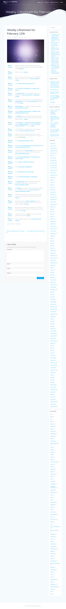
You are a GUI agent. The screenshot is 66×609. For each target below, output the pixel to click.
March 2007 (52, 355)
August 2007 (52, 343)
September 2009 (53, 289)
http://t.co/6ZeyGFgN (33, 101)
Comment (9, 249)
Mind (51, 509)
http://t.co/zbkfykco (19, 107)
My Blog (46, 2)
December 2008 (53, 306)
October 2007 (53, 338)
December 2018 (53, 162)
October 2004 (53, 404)
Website (9, 273)
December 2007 (53, 333)
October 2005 (53, 387)
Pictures (52, 539)
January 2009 (53, 304)
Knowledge (52, 483)
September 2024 (53, 150)
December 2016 (53, 165)
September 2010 (53, 262)
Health (51, 454)
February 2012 (53, 221)
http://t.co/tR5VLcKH (34, 189)
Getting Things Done (54, 443)
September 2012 (53, 204)
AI (50, 414)
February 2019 (53, 160)
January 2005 (53, 399)
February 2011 (53, 250)
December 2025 (53, 148)
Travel (51, 577)
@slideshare (37, 95)
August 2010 (52, 265)
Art (50, 419)
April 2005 (52, 394)
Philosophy (52, 534)
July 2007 (52, 345)
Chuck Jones (52, 134)
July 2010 (52, 267)
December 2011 (53, 226)
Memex (51, 507)
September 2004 (53, 406)
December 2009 (53, 284)
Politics (51, 541)
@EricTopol (17, 125)
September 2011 (53, 233)
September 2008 (53, 314)
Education (52, 431)
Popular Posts (54, 2)
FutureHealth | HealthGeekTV (25, 166)
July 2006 (52, 375)
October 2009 (53, 287)
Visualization (52, 584)
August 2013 (52, 177)
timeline (52, 572)
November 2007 (53, 336)
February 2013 (53, 192)
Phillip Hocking (53, 116)
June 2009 (52, 292)
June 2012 (52, 211)
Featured (52, 436)
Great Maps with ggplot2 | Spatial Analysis (28, 176)
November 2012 (53, 199)
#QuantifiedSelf (18, 101)
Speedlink (52, 567)
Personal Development (55, 526)
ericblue (9, 37)
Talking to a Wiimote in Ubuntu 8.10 (26, 161)
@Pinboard (19, 116)
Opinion (51, 521)
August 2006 (52, 372)
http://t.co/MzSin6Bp (19, 184)
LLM (51, 497)
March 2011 (52, 248)
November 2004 (53, 401)
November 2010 (53, 258)
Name (8, 263)
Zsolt (51, 122)
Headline (52, 452)
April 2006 (52, 382)
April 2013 (52, 187)
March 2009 (52, 299)
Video (51, 581)
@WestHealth (34, 122)
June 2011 (52, 240)
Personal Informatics (54, 530)
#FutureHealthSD (24, 124)
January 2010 (53, 282)
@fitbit (27, 201)
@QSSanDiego (20, 122)
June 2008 (52, 321)
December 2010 (53, 255)
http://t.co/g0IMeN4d (20, 153)
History (51, 457)
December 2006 (53, 362)
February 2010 (53, 279)
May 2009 (52, 294)
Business (52, 424)
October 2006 (53, 367)
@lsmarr (22, 125)
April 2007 (52, 353)
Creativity (52, 426)
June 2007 (52, 348)
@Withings (19, 188)
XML (51, 594)
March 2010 (52, 277)
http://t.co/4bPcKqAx (25, 130)
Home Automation (54, 462)
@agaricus (37, 124)
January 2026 (53, 145)
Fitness (51, 438)
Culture (51, 428)
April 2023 (52, 155)
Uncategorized (53, 579)
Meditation (52, 504)
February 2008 (53, 331)
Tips (51, 574)
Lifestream (15, 37)
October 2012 (53, 201)
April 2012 (52, 216)
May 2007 (52, 350)
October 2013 (53, 172)
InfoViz (51, 466)
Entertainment (53, 433)
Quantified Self (53, 548)
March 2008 (52, 328)
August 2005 (52, 392)
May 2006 (52, 379)
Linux (51, 495)
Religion (52, 551)
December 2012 (53, 197)
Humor (51, 464)
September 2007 (53, 340)
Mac (51, 499)
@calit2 (39, 122)
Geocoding (52, 441)
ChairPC (52, 109)
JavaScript (52, 481)
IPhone (51, 476)
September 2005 (53, 389)
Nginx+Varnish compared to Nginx (26, 171)
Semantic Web (53, 561)
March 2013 (52, 189)
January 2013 (53, 194)
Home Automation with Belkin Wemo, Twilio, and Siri (55, 119)
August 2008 (52, 316)
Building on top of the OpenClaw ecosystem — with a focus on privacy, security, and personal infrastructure (55, 84)
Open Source (53, 519)
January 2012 (53, 223)
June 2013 (52, 182)
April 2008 (52, 326)
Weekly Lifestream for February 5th (27, 83)
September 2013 (53, 175)
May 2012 (52, 214)
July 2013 (52, 180)
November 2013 (53, 170)
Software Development (55, 563)
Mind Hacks (52, 512)
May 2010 (52, 272)
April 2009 (52, 297)
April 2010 (52, 275)
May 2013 (52, 184)
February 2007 (53, 357)
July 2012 (52, 209)
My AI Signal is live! (54, 89)
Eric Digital (10, 2)
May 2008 (52, 323)
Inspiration (52, 469)
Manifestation (53, 502)
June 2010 (52, 270)
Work (61, 2)
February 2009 (53, 301)
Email (8, 268)
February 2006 (53, 384)
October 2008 (53, 311)
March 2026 (52, 143)
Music (51, 516)
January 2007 (53, 360)
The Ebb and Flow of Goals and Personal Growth (55, 131)
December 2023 (53, 153)
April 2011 (52, 245)
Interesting (52, 474)
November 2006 (53, 365)
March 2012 (52, 219)
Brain (51, 421)
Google (51, 449)
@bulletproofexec (21, 181)
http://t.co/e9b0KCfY (35, 78)
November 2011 (53, 228)
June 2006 (52, 377)
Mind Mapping (53, 514)
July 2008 (52, 318)
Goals (51, 447)
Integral (51, 471)
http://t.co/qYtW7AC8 (27, 95)
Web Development (54, 586)
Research (52, 553)
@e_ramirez (28, 122)
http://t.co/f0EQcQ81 (36, 219)
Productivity (52, 544)
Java (51, 479)
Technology (52, 569)
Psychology (52, 546)
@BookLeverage (20, 93)
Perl (51, 524)
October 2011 (53, 231)
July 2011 (52, 238)
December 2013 (53, 167)
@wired (17, 191)
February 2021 (53, 158)
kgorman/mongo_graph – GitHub (26, 140)
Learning (52, 490)
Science (51, 558)
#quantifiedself (22, 191)
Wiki (51, 591)
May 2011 (52, 243)
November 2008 (53, 309)
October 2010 (53, 260)
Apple (51, 416)
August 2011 (52, 236)
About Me (40, 2)
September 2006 (53, 370)
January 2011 (53, 253)
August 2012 (52, 206)
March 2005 (52, 396)
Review (51, 556)
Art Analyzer (52, 102)
